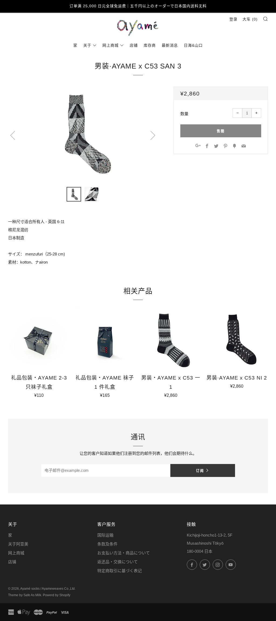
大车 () (250, 19)
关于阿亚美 (18, 544)
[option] (83, 133)
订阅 (200, 470)
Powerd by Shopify (56, 595)
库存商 (150, 45)
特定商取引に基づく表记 (119, 570)
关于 (87, 45)
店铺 (134, 45)
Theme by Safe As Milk (24, 595)
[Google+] (198, 146)
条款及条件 (107, 544)
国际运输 (105, 535)
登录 (233, 19)
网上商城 (110, 45)
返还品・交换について (117, 561)
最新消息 (170, 45)
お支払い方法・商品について (123, 553)
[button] (74, 194)
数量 (184, 113)
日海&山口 (193, 45)
